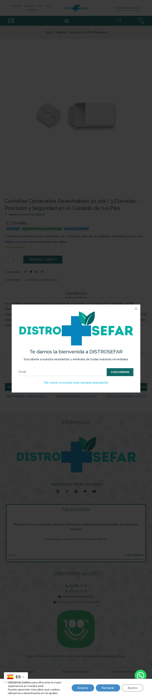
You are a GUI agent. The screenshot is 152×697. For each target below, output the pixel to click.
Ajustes (132, 687)
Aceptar (83, 687)
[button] (140, 676)
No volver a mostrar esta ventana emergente (76, 382)
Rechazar (108, 687)
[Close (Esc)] (136, 308)
